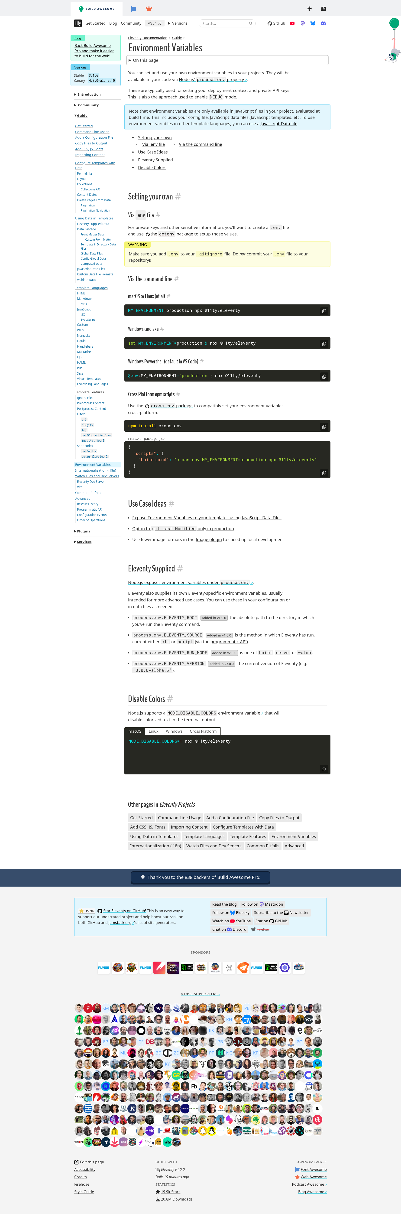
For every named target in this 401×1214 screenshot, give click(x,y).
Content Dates (87, 195)
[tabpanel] (227, 754)
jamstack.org (120, 922)
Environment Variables (93, 464)
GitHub (279, 23)
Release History (87, 504)
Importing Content (90, 155)
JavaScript (84, 309)
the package (172, 234)
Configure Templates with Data (95, 165)
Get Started (95, 23)
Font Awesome (314, 1169)
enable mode (215, 97)
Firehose (81, 1184)
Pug (80, 368)
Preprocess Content (90, 403)
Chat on (229, 929)
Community (131, 23)
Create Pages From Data (94, 200)
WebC (81, 330)
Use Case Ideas (153, 152)
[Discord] (323, 23)
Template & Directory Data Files (98, 246)
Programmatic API (89, 509)
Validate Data (86, 280)
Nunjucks (83, 335)
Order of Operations (91, 520)
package (172, 405)
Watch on (231, 921)
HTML (81, 293)
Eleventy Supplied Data (93, 224)
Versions (180, 23)
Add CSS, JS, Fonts (89, 149)
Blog (113, 23)
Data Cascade (86, 229)
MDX (84, 304)
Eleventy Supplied (155, 160)
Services (84, 541)
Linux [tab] (153, 731)
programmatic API (228, 641)
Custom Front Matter (98, 239)
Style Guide (84, 1191)
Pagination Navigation (95, 210)
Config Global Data (93, 259)
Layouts (82, 179)
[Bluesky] (313, 23)
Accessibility (84, 1169)
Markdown (84, 299)
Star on (271, 921)
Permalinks (84, 173)
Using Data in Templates (94, 218)
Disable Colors (152, 167)
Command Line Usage (92, 132)
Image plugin (209, 539)
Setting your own (155, 137)
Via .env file (153, 144)
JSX (83, 315)
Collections (84, 184)
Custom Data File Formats (95, 274)
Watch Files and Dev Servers (97, 476)
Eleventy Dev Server (91, 482)
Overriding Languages (92, 384)
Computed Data (91, 264)
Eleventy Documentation (147, 37)
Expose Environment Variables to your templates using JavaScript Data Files (206, 517)
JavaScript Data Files (91, 269)
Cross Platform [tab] (203, 731)
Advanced (83, 498)
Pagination (88, 205)
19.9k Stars (170, 1191)
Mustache (84, 352)
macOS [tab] (135, 731)
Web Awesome (314, 1176)
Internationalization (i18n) (95, 470)
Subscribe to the (281, 912)
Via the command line (200, 144)
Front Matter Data (92, 234)
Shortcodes (85, 446)
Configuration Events (92, 515)
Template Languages (91, 288)
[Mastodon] (302, 23)
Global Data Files (92, 253)
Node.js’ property (211, 79)
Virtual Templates (89, 379)
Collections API (90, 189)
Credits (80, 1176)
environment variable (214, 713)
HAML (81, 362)
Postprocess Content (91, 409)
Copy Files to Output (91, 143)
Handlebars (85, 346)
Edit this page (92, 1162)
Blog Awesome (311, 1191)
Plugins (83, 531)
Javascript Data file (279, 123)
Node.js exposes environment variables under (188, 582)
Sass (80, 373)
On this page (145, 60)
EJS (79, 357)
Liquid (81, 341)
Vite (79, 487)
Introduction (89, 94)
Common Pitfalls (88, 492)
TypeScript (88, 320)
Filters (81, 414)
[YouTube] (292, 23)
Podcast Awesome (308, 1184)
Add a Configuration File (94, 137)
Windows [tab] (174, 731)
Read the (224, 904)
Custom (82, 325)
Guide (82, 115)
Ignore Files (85, 398)
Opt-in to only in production (183, 528)
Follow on (262, 904)
